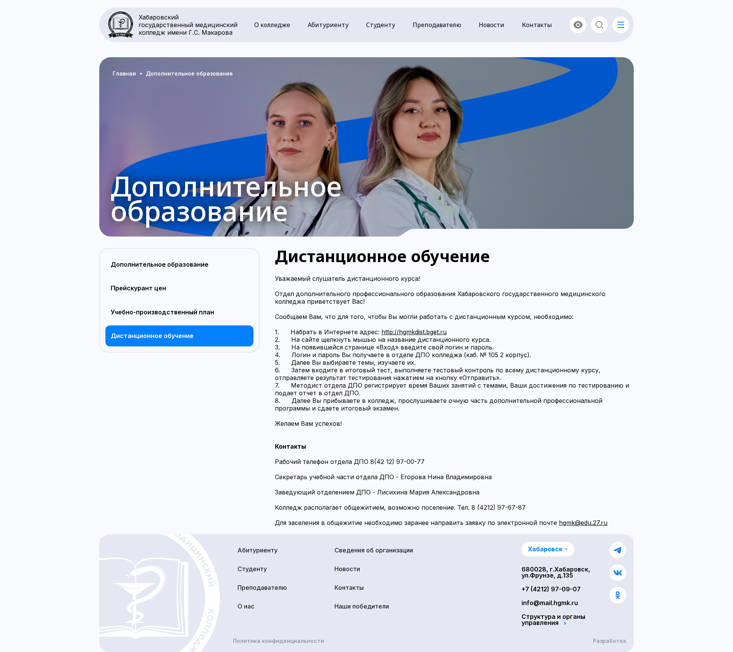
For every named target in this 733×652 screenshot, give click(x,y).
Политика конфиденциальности (278, 641)
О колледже (272, 25)
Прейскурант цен (138, 288)
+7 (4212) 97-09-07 (551, 589)
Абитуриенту (328, 25)
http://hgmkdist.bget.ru (414, 332)
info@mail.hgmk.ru (549, 603)
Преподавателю (437, 25)
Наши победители (361, 606)
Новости (491, 25)
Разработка (609, 641)
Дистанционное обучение (152, 336)
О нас (245, 606)
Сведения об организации (373, 550)
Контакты (537, 25)
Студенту (380, 25)
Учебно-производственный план (162, 312)
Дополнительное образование (159, 264)
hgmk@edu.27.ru (583, 522)
